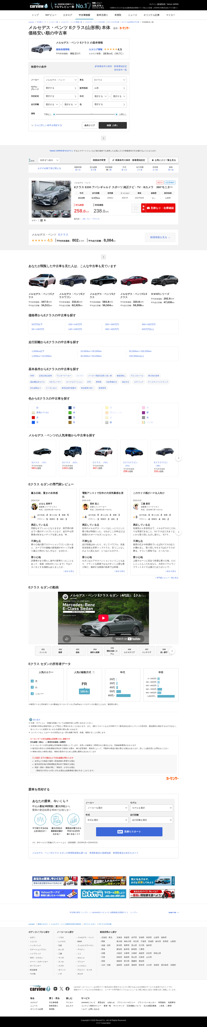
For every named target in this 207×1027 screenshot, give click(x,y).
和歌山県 (157, 953)
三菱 (60, 954)
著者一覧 (107, 1006)
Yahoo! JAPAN (173, 4)
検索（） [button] (113, 125)
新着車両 (102, 388)
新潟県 (119, 945)
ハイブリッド (35, 954)
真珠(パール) (42, 412)
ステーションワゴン (38, 949)
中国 (103, 957)
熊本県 (141, 965)
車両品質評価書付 (69, 388)
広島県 (141, 957)
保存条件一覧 (120, 70)
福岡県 (119, 965)
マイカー (170, 15)
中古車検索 (84, 15)
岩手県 (134, 937)
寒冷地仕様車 (153, 376)
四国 (103, 961)
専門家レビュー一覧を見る (168, 578)
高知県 (141, 961)
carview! (31, 22)
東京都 (119, 941)
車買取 (118, 15)
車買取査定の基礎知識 (100, 853)
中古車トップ (41, 22)
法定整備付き (111, 382)
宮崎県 (156, 965)
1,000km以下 (38, 351)
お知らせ (111, 1002)
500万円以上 (148, 329)
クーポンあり (51, 388)
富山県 (134, 945)
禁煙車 (98, 382)
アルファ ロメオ (84, 970)
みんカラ (69, 1006)
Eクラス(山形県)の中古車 (130, 22)
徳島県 (119, 961)
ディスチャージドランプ (158, 382)
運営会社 (101, 1002)
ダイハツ (62, 970)
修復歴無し (121, 376)
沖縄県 (173, 965)
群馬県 (165, 941)
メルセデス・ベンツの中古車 (95, 22)
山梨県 (173, 941)
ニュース (132, 15)
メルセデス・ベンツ (44, 234)
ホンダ (61, 949)
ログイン (153, 4)
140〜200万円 (75, 329)
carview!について (88, 1002)
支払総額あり (35, 388)
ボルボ (80, 974)
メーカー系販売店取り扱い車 (100, 376)
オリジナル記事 (152, 15)
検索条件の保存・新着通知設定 (112, 66)
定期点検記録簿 (45, 376)
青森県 (126, 937)
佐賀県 (126, 965)
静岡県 (134, 949)
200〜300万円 (112, 324)
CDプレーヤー (55, 382)
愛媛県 (134, 961)
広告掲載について (134, 1006)
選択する (98, 104)
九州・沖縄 (105, 965)
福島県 (164, 937)
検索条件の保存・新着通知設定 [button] (130, 160)
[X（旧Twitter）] (61, 988)
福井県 (149, 945)
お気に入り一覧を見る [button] (165, 160)
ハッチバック (35, 945)
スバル (61, 962)
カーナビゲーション (74, 382)
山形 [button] (96, 88)
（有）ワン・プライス (90, 219)
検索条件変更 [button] (99, 160)
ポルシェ (81, 958)
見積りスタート (132, 831)
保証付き (125, 382)
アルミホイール (137, 376)
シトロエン (82, 966)
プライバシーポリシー (126, 1002)
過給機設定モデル (37, 382)
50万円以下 (37, 324)
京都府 (134, 953)
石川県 (141, 945)
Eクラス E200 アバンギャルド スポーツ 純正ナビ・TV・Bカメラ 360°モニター (123, 187)
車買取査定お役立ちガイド (125, 853)
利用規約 (162, 1002)
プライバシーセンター (147, 1002)
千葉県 (143, 941)
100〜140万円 (75, 324)
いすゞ (61, 974)
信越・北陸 (105, 945)
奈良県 (149, 953)
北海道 (119, 937)
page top (172, 912)
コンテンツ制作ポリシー (91, 1006)
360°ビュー (51, 15)
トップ (35, 15)
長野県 (126, 945)
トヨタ (61, 937)
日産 (60, 945)
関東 (103, 941)
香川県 (126, 961)
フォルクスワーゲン (85, 945)
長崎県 (134, 965)
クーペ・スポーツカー (39, 962)
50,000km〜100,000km (140, 351)
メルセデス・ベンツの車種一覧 (71, 22)
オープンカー (35, 966)
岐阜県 (126, 949)
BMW (79, 941)
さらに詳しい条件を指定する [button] (48, 125)
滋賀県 (141, 953)
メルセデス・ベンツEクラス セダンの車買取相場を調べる (59, 853)
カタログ (67, 15)
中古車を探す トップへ (79, 912)
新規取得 (161, 4)
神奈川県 (127, 941)
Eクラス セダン (90, 924)
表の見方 (36, 720)
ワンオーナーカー (64, 376)
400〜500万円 (148, 324)
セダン (32, 937)
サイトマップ (118, 1006)
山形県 (156, 937)
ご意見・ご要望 (165, 1006)
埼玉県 (136, 941)
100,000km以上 (136, 356)
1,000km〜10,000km (42, 356)
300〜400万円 (112, 329)
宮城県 (141, 937)
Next (178, 458)
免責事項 (171, 1002)
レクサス (62, 941)
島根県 (126, 957)
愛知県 (119, 949)
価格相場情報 (63, 49)
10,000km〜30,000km (91, 351)
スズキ (61, 966)
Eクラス (63, 234)
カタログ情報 (95, 49)
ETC (89, 382)
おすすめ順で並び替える (49, 168)
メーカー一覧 (53, 22)
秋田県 (149, 937)
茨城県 (151, 941)
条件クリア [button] (89, 125)
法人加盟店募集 (150, 1006)
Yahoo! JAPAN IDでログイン (61, 151)
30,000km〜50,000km (91, 356)
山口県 (149, 957)
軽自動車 (33, 970)
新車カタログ (43, 924)
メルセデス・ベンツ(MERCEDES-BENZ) (66, 924)
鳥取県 (119, 957)
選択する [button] (50, 88)
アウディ (81, 949)
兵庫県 (126, 953)
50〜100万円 (38, 329)
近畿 (103, 953)
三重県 (141, 949)
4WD (32, 376)
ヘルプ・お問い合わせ (90, 1009)
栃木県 (158, 941)
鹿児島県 (164, 965)
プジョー (81, 962)
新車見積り (102, 15)
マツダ (61, 958)
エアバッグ (138, 382)
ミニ (79, 954)
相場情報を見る (158, 237)
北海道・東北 (106, 937)
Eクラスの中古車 (113, 22)
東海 (103, 949)
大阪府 (119, 953)
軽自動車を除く (87, 388)
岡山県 (134, 957)
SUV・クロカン (36, 958)
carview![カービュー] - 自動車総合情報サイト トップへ (114, 912)
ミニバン (33, 941)
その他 (32, 974)
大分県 (149, 965)
